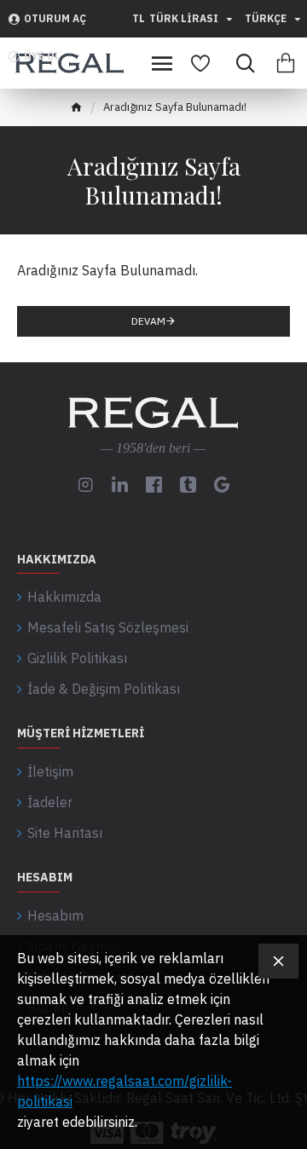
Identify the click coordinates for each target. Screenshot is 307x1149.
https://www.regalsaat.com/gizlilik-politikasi (124, 1091)
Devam (148, 321)
